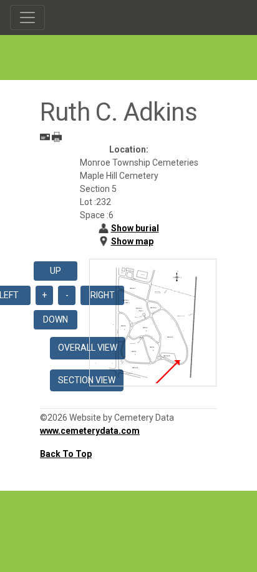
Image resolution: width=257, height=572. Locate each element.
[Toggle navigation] (27, 17)
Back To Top (66, 454)
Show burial (135, 228)
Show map (132, 241)
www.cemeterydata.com (90, 431)
